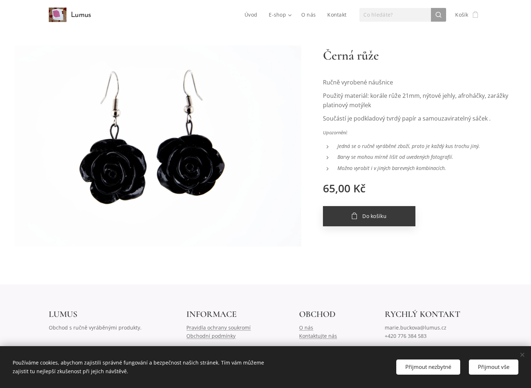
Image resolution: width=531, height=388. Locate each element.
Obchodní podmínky (211, 335)
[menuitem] (253, 15)
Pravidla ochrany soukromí (218, 327)
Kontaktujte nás (318, 335)
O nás (306, 327)
